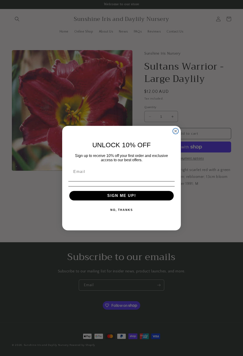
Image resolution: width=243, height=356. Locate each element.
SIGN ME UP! (121, 196)
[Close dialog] (175, 131)
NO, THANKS (121, 210)
